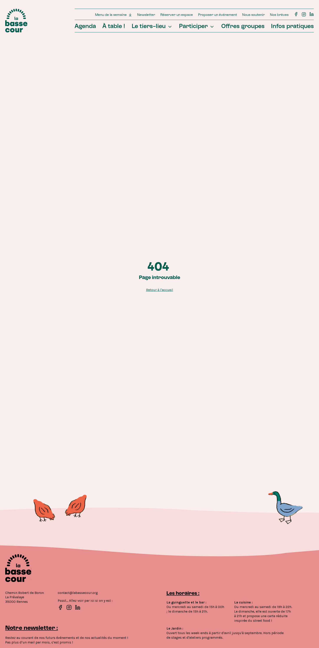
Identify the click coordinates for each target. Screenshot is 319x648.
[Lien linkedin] (311, 14)
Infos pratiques (292, 26)
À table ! (113, 26)
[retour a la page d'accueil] (16, 20)
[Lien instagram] (304, 14)
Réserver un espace (176, 15)
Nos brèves (279, 15)
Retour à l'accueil (159, 290)
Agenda (85, 26)
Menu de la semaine (111, 15)
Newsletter (146, 15)
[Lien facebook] (296, 14)
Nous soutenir (253, 15)
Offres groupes (243, 26)
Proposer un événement (217, 15)
